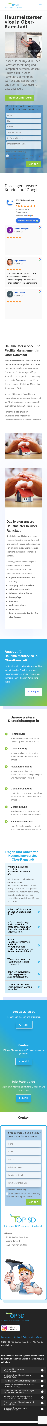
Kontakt (24, 1061)
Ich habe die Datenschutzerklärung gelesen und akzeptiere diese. (23, 157)
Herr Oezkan (19, 292)
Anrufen (24, 1025)
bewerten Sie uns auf (26, 220)
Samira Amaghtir (21, 228)
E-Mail (23, 1098)
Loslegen (33, 691)
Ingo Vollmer (20, 260)
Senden (33, 164)
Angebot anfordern (20, 97)
